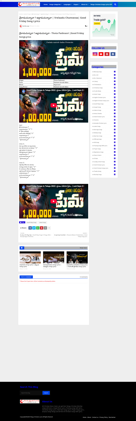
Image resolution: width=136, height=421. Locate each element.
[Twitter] (34, 227)
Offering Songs (104, 139)
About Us (84, 4)
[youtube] (101, 54)
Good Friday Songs (31, 222)
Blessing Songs (104, 72)
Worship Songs (104, 174)
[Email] (45, 227)
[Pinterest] (41, 227)
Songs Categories (55, 4)
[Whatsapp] (37, 227)
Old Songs (104, 142)
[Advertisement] (53, 340)
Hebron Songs (104, 110)
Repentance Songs (104, 152)
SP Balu (104, 158)
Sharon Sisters (104, 155)
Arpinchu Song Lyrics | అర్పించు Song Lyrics (29, 265)
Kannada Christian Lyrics (104, 123)
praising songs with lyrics (104, 145)
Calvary (104, 81)
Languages (67, 4)
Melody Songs (104, 133)
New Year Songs (104, 136)
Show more (83, 248)
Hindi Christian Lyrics (104, 116)
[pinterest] (107, 54)
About (89, 417)
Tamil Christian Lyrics (104, 165)
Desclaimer (112, 417)
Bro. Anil (104, 75)
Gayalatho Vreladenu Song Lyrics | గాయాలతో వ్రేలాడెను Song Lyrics (77, 265)
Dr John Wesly (104, 91)
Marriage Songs (104, 129)
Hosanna (104, 120)
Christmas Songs (104, 88)
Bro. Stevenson (104, 78)
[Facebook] (30, 227)
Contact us (95, 417)
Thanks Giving (104, 171)
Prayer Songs (104, 149)
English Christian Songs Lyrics (104, 100)
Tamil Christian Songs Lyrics (104, 168)
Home (46, 4)
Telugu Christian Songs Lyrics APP (101, 4)
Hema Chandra (104, 113)
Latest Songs (27, 14)
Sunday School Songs (104, 162)
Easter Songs (104, 94)
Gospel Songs (104, 107)
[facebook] (113, 54)
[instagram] (95, 54)
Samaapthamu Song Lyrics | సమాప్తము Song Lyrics (52, 265)
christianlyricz (104, 84)
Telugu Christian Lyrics (36, 417)
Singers (76, 4)
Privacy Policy (103, 417)
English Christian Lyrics (104, 97)
